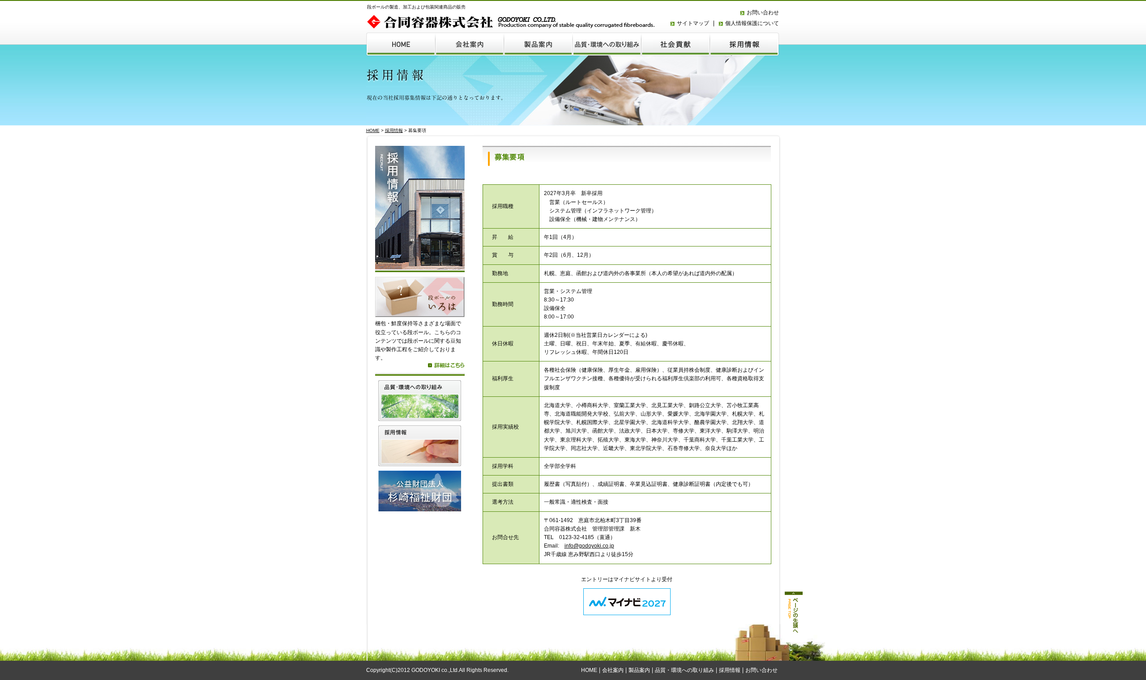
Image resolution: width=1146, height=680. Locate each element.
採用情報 (394, 130)
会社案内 (613, 670)
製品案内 (639, 670)
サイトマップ (693, 23)
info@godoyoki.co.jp (589, 546)
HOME (373, 130)
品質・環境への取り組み (684, 670)
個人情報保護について (752, 23)
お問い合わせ (763, 12)
